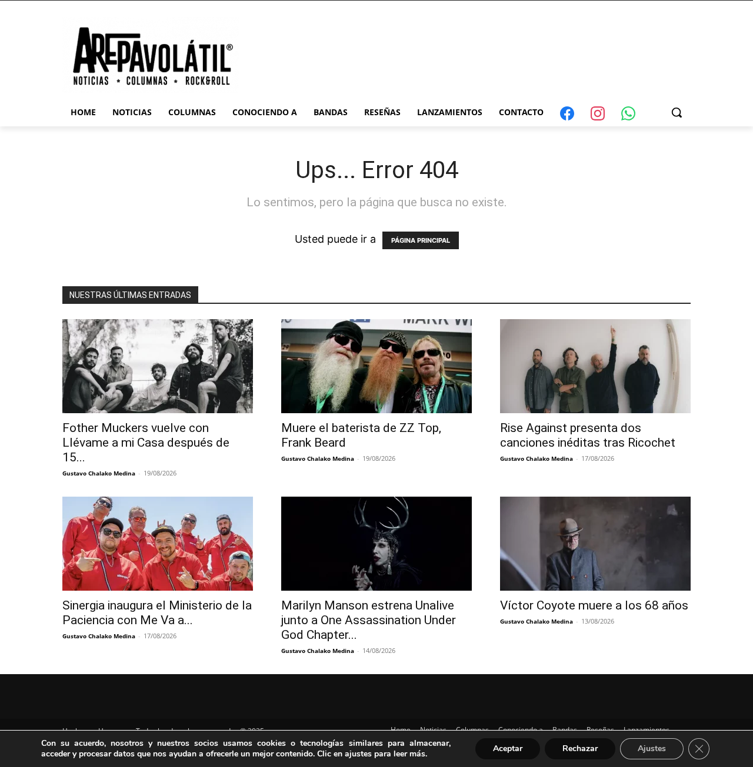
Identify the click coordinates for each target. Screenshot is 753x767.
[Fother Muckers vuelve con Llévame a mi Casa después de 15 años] (157, 366)
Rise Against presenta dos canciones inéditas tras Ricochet (587, 435)
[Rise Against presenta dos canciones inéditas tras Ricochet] (595, 366)
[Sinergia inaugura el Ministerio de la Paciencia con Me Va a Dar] (157, 544)
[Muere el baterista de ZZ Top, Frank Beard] (376, 366)
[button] (676, 112)
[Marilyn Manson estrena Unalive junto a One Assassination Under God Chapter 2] (376, 544)
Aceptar (507, 748)
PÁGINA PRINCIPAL (420, 240)
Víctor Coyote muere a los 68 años (594, 605)
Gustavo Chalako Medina (98, 473)
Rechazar (580, 748)
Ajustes (652, 748)
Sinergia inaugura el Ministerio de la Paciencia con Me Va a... (157, 612)
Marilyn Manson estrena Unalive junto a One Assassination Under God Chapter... (368, 620)
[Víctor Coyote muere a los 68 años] (595, 544)
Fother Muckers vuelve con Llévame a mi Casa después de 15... (145, 442)
